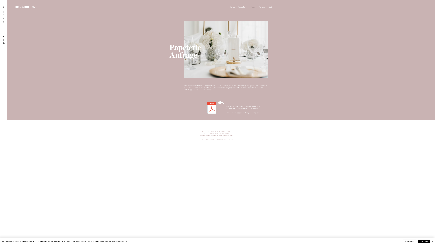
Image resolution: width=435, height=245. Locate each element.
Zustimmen (424, 241)
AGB (201, 139)
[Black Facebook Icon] (4, 40)
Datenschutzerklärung (119, 241)
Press (231, 139)
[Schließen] (432, 241)
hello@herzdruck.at (223, 133)
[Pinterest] (4, 36)
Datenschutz (221, 139)
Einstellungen (409, 241)
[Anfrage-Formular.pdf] (212, 108)
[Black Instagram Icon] (4, 43)
